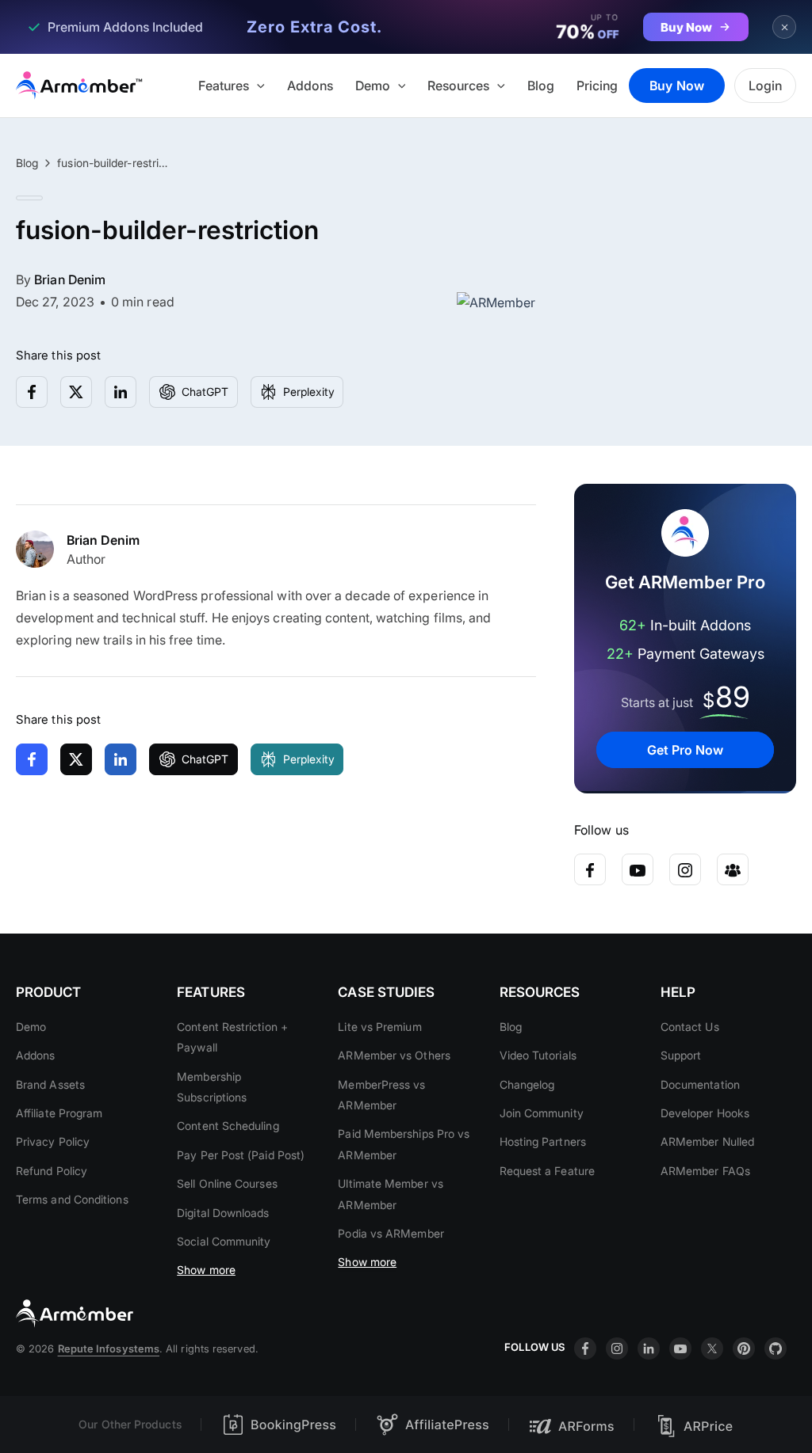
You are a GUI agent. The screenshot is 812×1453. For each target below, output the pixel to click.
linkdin (649, 1348)
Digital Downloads (223, 1212)
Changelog (527, 1084)
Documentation (700, 1084)
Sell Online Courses (227, 1183)
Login (765, 85)
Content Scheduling (227, 1125)
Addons (310, 85)
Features (223, 85)
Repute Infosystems (108, 1348)
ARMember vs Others (394, 1055)
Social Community (223, 1241)
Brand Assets (50, 1084)
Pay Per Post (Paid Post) (240, 1155)
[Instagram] (685, 869)
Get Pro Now (685, 750)
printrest (744, 1348)
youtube (680, 1348)
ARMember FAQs (705, 1170)
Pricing (597, 85)
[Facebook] (590, 869)
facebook (585, 1348)
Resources (458, 85)
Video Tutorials (538, 1055)
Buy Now (676, 85)
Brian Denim (69, 279)
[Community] (733, 869)
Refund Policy (51, 1170)
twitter (712, 1348)
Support (681, 1055)
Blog (540, 85)
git (775, 1348)
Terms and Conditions (72, 1199)
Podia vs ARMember (390, 1233)
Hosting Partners (543, 1141)
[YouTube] (637, 869)
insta (617, 1348)
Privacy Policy (53, 1141)
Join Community (542, 1113)
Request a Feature (547, 1170)
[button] (257, 85)
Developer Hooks (705, 1113)
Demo (372, 85)
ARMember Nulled (707, 1141)
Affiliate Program (59, 1113)
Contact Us (690, 1026)
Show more (206, 1269)
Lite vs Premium (379, 1026)
